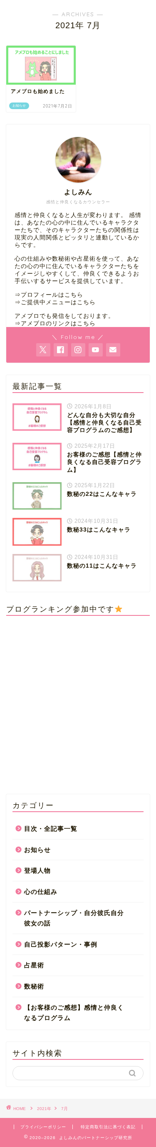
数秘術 (34, 986)
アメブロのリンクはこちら (58, 323)
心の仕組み (40, 891)
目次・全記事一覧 (50, 828)
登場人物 (37, 870)
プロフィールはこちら (52, 295)
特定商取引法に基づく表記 (108, 1127)
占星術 (34, 965)
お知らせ (37, 849)
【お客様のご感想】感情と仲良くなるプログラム (74, 1013)
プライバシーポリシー (43, 1127)
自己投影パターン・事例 (60, 944)
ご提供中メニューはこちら (58, 302)
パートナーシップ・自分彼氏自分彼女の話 (74, 918)
